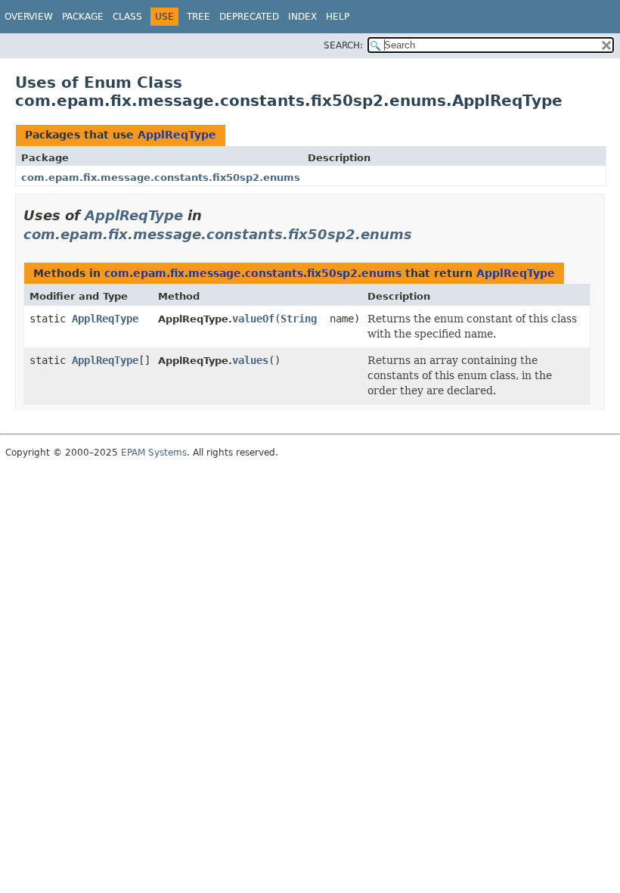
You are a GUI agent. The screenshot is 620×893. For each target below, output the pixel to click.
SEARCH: (343, 45)
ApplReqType (177, 135)
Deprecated (249, 16)
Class (127, 16)
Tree (198, 16)
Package (83, 16)
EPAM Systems (154, 452)
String (299, 319)
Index (302, 16)
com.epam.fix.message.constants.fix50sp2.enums (160, 177)
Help (337, 16)
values (250, 360)
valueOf (253, 319)
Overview (29, 16)
